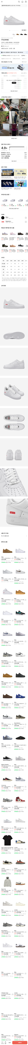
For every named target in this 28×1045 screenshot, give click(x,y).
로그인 (14, 82)
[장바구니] (25, 1)
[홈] (22, 1)
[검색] (19, 1)
